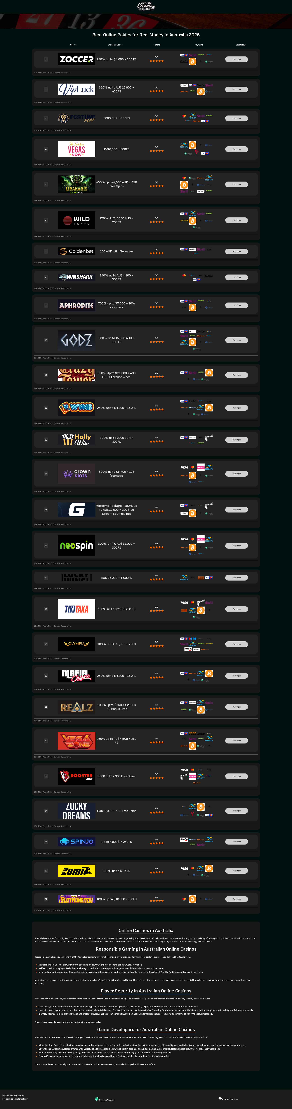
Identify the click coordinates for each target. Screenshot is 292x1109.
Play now (237, 59)
